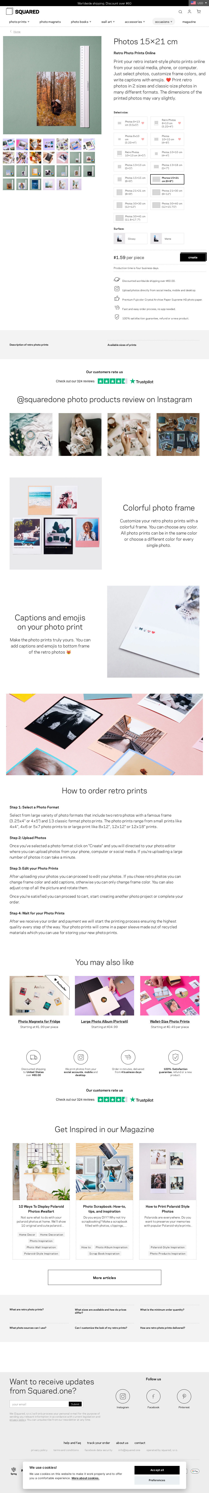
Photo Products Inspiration (168, 1253)
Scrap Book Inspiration (104, 1253)
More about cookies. (85, 1478)
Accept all (157, 1470)
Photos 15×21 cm (146, 40)
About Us (122, 1442)
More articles (104, 1277)
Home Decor (27, 1234)
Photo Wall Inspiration (41, 1247)
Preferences (157, 1480)
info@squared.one (129, 1450)
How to (86, 1247)
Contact (140, 1442)
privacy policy (18, 1419)
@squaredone (41, 398)
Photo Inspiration (41, 1241)
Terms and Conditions (66, 1450)
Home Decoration (51, 1234)
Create (192, 257)
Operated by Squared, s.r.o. (162, 1450)
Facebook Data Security (98, 1450)
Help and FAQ (72, 1442)
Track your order (98, 1442)
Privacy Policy (39, 1450)
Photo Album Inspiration (112, 1247)
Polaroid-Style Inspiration (41, 1253)
